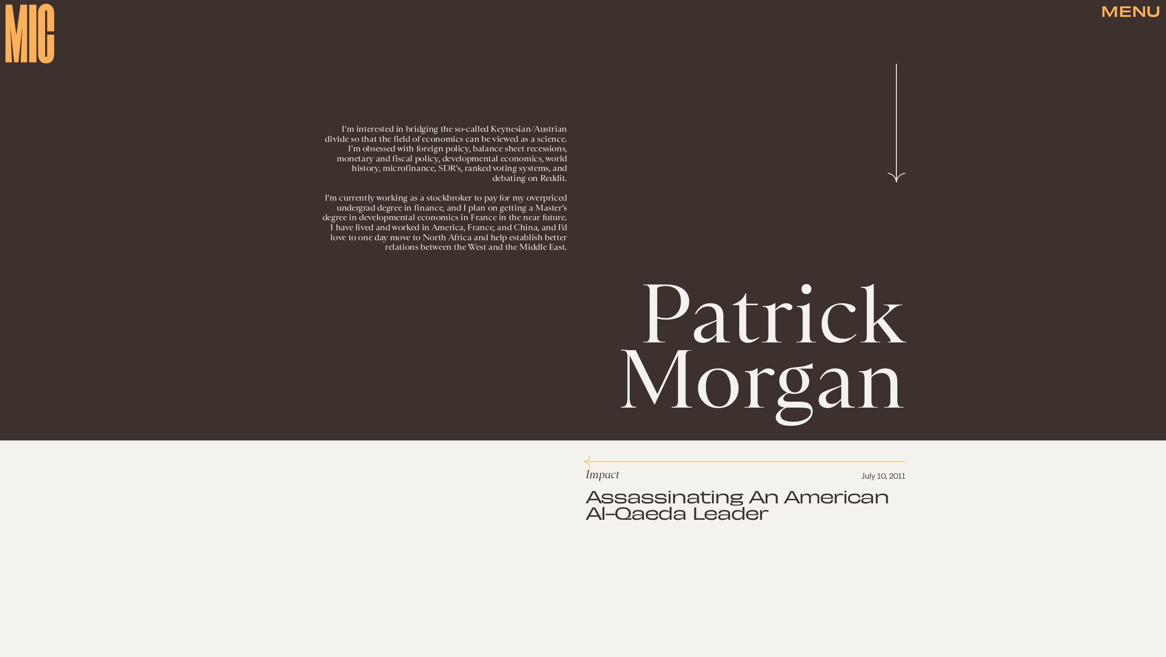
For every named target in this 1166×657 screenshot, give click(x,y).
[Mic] (29, 33)
